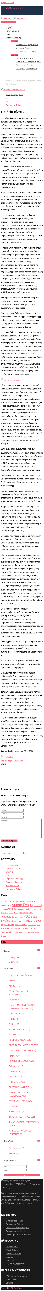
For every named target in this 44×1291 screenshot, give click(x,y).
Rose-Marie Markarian (17, 901)
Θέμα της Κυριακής (14, 879)
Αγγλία (3, 909)
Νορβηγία (25, 928)
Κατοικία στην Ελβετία (24, 58)
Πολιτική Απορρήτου (15, 1264)
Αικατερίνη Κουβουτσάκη (12, 760)
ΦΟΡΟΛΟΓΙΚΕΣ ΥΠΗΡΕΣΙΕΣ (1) (22, 1117)
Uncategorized (12, 865)
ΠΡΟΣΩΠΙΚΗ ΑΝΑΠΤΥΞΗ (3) (21, 1087)
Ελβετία (9, 872)
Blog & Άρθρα (12, 1250)
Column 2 (14, 55)
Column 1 (14, 41)
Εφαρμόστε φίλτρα (22, 1175)
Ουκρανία (32, 928)
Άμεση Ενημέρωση (14, 868)
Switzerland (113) (16, 1148)
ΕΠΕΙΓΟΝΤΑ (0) (17, 1019)
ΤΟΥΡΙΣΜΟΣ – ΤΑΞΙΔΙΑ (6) (20, 1101)
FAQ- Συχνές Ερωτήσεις (16, 1276)
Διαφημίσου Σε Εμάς (15, 1224)
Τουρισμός (19, 932)
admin (8, 98)
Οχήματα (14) (15, 1056)
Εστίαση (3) (14, 1024)
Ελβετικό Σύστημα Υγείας (26, 52)
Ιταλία (24, 925)
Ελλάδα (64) (14, 1153)
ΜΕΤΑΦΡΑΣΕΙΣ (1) (16, 1035)
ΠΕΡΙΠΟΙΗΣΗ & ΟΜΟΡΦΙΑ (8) (21, 1061)
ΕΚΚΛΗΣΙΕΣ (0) (17, 1014)
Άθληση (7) (13, 980)
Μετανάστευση (12, 885)
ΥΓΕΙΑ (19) (13, 1106)
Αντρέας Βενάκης (14, 913)
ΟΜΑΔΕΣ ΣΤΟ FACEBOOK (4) (23, 1050)
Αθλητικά (10, 909)
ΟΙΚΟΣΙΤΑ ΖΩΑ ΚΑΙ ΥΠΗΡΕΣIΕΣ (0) (23, 1045)
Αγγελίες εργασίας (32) (21, 975)
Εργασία (9, 875)
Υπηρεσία (15, 957)
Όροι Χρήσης (11, 1260)
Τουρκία (26, 932)
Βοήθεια (9, 1283)
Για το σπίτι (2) (15, 1000)
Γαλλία (30, 913)
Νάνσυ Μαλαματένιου (14, 928)
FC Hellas (5, 901)
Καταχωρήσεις (12, 31)
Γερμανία (6, 916)
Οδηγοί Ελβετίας (13, 38)
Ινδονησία (19, 925)
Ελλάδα (5, 920)
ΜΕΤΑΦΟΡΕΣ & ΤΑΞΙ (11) (19, 1029)
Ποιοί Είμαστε (12, 1247)
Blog (8, 34)
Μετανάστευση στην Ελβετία (27, 45)
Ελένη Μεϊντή (20, 917)
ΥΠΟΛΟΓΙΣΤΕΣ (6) (16, 1111)
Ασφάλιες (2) (14, 986)
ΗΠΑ (34, 921)
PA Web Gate (16, 1288)
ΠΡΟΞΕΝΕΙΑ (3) (18, 1082)
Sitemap (9, 1257)
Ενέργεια (13, 921)
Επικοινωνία (11, 1279)
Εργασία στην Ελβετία (24, 65)
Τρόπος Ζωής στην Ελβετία (26, 69)
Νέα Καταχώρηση (8, 22)
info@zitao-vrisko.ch (14, 8)
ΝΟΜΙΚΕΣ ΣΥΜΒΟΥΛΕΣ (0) (20, 1040)
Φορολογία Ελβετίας (24, 48)
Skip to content (7, 2)
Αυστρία (24, 912)
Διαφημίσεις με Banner (16, 1231)
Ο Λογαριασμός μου (14, 1221)
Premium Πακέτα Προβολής (18, 1228)
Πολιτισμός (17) (16, 1066)
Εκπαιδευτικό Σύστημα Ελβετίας (28, 62)
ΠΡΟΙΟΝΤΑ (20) (15, 1077)
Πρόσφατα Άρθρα (14, 105)
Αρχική (9, 27)
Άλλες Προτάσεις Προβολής (18, 1234)
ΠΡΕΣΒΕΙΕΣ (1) (17, 1071)
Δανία (14, 917)
